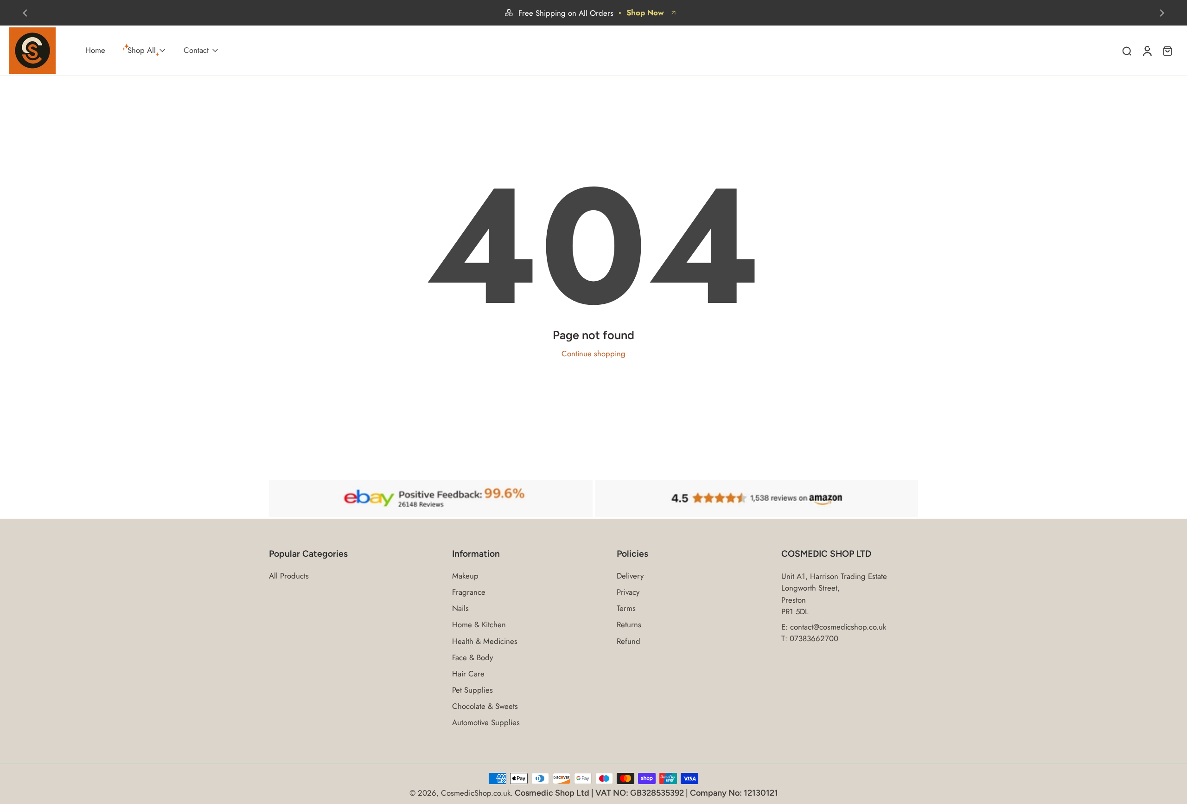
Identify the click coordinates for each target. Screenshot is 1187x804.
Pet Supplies (472, 690)
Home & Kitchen (479, 624)
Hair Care (468, 674)
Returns (629, 624)
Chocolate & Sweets (485, 706)
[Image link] (431, 498)
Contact (196, 50)
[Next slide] (1162, 13)
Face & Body (472, 657)
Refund (628, 641)
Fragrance (468, 592)
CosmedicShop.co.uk (476, 792)
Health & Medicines (484, 641)
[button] (346, 554)
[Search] (1127, 50)
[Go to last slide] (25, 13)
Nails (460, 608)
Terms (626, 608)
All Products (289, 576)
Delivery (630, 576)
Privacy (628, 592)
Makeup (465, 576)
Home (95, 50)
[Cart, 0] (1167, 50)
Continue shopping (593, 353)
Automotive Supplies (486, 722)
